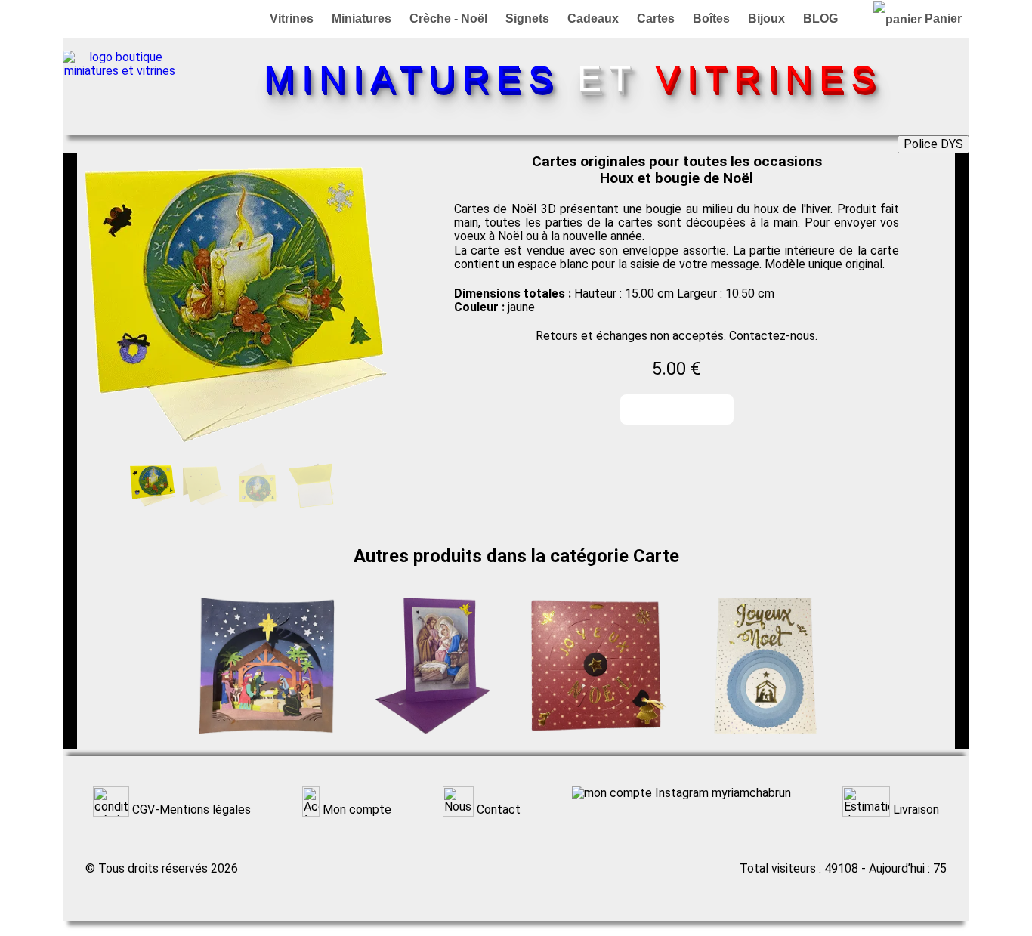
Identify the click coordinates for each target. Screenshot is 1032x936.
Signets (527, 18)
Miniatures (361, 18)
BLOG (820, 18)
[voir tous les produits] (119, 70)
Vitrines (292, 18)
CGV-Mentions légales (190, 809)
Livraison (914, 809)
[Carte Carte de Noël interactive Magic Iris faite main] (599, 741)
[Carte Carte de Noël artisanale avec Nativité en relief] (765, 741)
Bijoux (766, 18)
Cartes (656, 18)
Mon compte (355, 809)
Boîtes (711, 18)
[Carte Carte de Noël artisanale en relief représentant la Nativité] (267, 741)
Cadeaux (593, 18)
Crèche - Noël (448, 18)
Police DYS (933, 144)
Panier (942, 18)
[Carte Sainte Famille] (433, 741)
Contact (497, 809)
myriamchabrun (750, 793)
